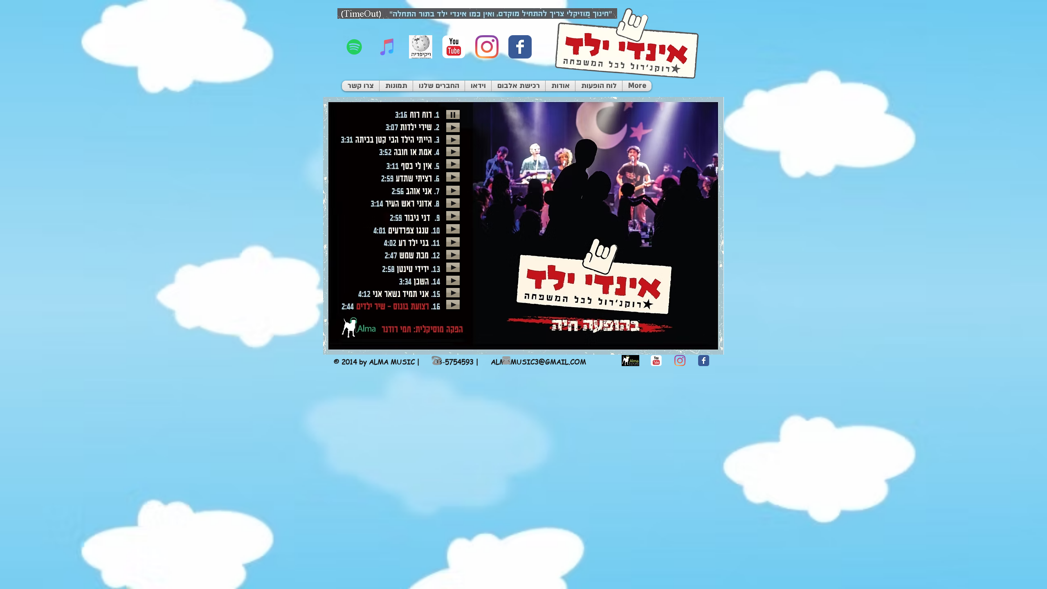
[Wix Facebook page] (520, 46)
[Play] (453, 114)
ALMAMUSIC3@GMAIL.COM (538, 361)
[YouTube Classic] (453, 46)
